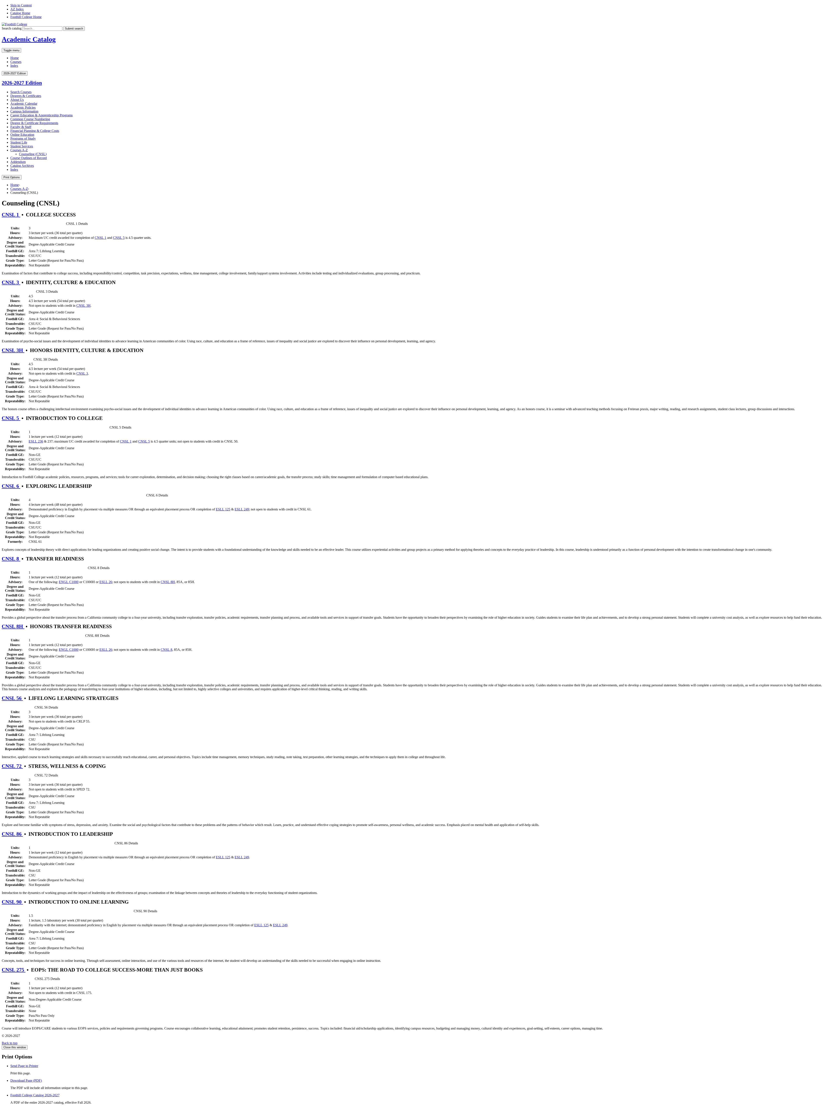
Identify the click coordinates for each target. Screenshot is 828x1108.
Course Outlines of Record (28, 158)
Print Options (11, 177)
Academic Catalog (29, 39)
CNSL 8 (11, 559)
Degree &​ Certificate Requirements (34, 123)
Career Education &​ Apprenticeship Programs (41, 115)
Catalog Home (20, 13)
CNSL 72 (12, 766)
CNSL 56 (12, 698)
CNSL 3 (11, 282)
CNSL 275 (13, 970)
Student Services (21, 146)
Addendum (18, 162)
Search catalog (12, 28)
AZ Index (17, 9)
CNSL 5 (119, 237)
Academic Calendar (23, 103)
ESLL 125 (223, 509)
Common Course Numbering (30, 119)
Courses (15, 62)
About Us (17, 100)
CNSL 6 (11, 486)
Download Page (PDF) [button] (26, 1080)
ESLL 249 (242, 509)
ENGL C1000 (68, 582)
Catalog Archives (22, 165)
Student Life (18, 142)
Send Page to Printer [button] (24, 1066)
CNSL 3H (83, 305)
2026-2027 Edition (22, 83)
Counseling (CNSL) (33, 154)
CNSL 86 (12, 834)
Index (14, 65)
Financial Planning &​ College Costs (34, 131)
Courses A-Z (19, 189)
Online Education (22, 134)
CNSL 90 (12, 902)
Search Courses (20, 92)
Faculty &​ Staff (20, 127)
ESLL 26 (105, 582)
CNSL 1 (11, 215)
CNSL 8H (168, 582)
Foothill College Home (26, 17)
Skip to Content (21, 5)
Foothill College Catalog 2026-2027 (35, 1095)
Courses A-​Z (19, 150)
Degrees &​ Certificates (25, 96)
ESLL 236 (36, 441)
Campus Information (24, 111)
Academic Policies (23, 107)
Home (14, 58)
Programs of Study (23, 138)
